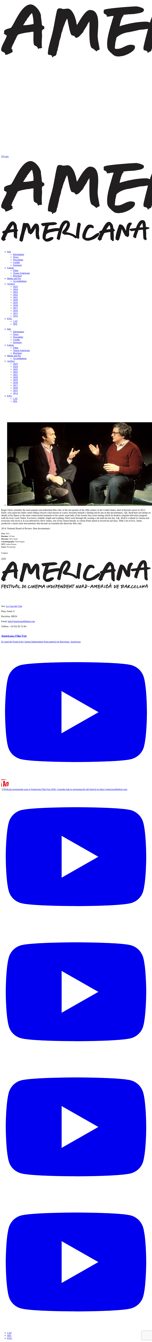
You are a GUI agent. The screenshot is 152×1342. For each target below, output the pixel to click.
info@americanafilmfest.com (21, 621)
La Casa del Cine (14, 606)
